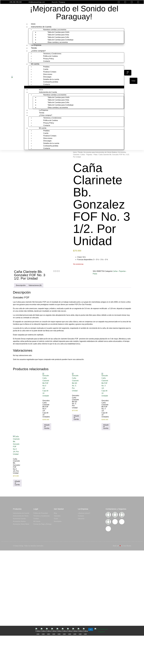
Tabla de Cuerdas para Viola (58, 35)
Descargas (47, 77)
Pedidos (46, 67)
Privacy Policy (48, 59)
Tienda (34, 48)
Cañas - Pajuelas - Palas (89, 154)
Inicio (33, 24)
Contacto (46, 61)
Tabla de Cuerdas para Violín (58, 32)
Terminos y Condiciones (52, 54)
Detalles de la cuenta (51, 79)
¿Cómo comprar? (38, 51)
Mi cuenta (35, 64)
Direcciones (47, 74)
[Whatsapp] (108, 521)
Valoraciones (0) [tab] (35, 285)
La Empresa (36, 45)
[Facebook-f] (115, 514)
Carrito (45, 69)
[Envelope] (115, 521)
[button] (96, 2)
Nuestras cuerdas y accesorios (54, 29)
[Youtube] (121, 514)
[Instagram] (108, 514)
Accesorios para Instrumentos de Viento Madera (100, 152)
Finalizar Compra (49, 72)
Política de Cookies (50, 56)
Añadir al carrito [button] (47, 426)
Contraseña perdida (50, 82)
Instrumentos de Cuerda (41, 27)
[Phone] (121, 521)
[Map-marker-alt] (108, 528)
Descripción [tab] (21, 285)
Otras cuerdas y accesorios (58, 42)
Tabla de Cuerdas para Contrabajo (60, 40)
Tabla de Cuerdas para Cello (58, 37)
